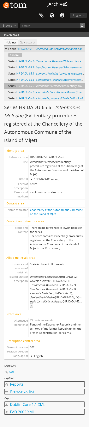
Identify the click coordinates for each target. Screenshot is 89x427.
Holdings (11, 42)
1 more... (15, 55)
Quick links (62, 15)
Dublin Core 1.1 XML (27, 404)
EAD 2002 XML (22, 411)
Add (11, 371)
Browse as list (21, 391)
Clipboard (41, 15)
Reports (16, 384)
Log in (77, 15)
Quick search (28, 42)
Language (52, 15)
